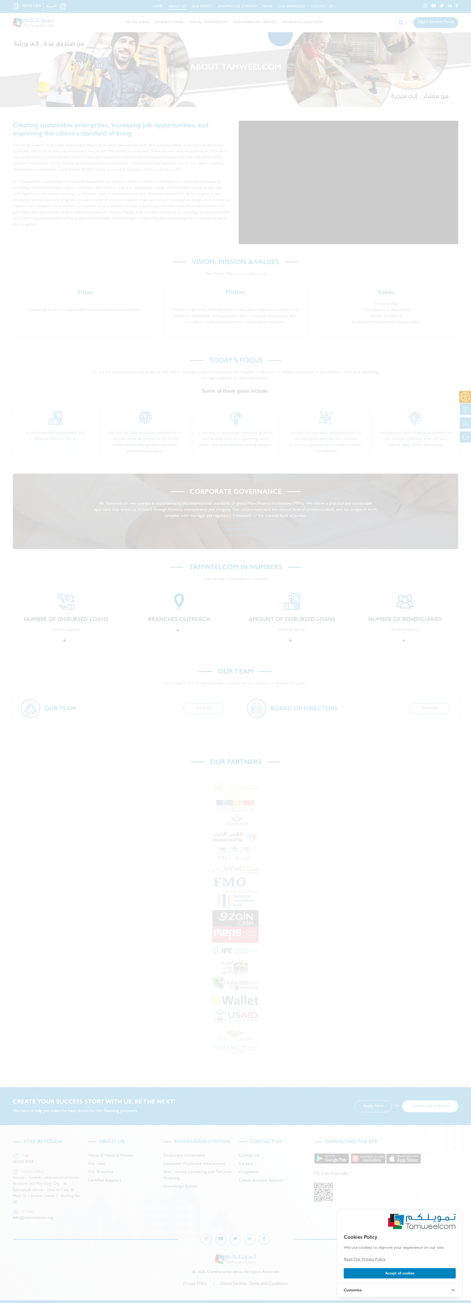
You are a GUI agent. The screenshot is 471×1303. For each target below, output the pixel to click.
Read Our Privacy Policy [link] (364, 1259)
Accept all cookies (400, 1273)
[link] (465, 397)
